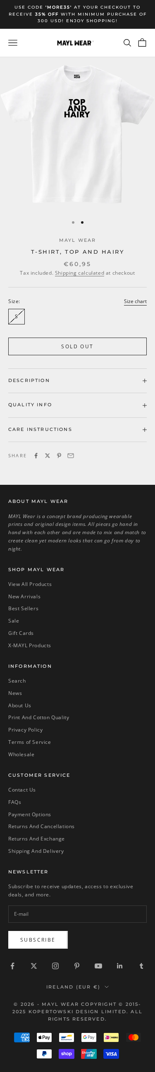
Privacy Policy (25, 729)
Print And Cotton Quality (38, 717)
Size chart (135, 301)
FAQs (14, 802)
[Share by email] (70, 455)
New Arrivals (24, 596)
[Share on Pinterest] (59, 455)
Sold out (77, 346)
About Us (19, 705)
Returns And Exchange (36, 838)
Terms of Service (29, 742)
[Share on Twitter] (47, 455)
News (15, 693)
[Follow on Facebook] (12, 966)
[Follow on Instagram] (55, 966)
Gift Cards (21, 633)
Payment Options (29, 814)
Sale (13, 620)
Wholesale (21, 754)
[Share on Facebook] (36, 455)
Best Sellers (23, 608)
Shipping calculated (79, 272)
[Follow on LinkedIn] (120, 966)
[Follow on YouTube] (98, 966)
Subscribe (38, 939)
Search (17, 680)
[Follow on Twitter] (34, 966)
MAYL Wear (77, 240)
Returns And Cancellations (41, 826)
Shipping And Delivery (36, 850)
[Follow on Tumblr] (141, 966)
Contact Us (22, 789)
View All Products (30, 584)
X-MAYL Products (29, 645)
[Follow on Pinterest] (77, 966)
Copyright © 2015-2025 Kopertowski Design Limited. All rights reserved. (77, 1011)
